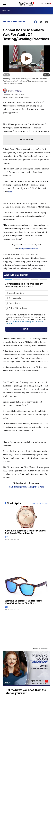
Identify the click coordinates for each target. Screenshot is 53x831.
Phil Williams (16, 91)
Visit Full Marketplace (40, 503)
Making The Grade (14, 21)
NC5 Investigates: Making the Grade (26, 486)
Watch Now (46, 4)
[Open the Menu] (4, 4)
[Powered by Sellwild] (44, 648)
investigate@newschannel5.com (28, 249)
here (10, 191)
